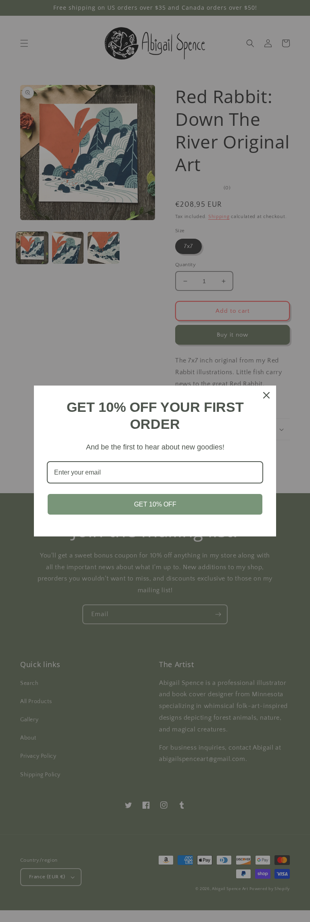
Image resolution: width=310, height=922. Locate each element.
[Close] (266, 395)
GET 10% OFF (155, 504)
